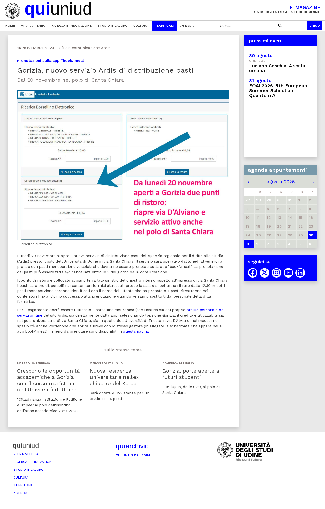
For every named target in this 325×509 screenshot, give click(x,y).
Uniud (314, 25)
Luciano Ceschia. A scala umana (277, 68)
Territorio (164, 25)
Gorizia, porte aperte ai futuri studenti (191, 374)
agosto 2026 (281, 182)
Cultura (140, 25)
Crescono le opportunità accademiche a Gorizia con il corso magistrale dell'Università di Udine (48, 380)
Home (10, 25)
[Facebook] (252, 273)
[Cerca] (280, 26)
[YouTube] (288, 273)
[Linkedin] (300, 273)
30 (311, 235)
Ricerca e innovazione (71, 25)
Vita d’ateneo (33, 25)
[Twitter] (264, 273)
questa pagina (136, 331)
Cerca (225, 25)
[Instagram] (276, 273)
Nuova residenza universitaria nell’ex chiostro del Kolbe (114, 377)
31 (247, 244)
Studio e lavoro (113, 25)
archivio (132, 446)
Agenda (187, 25)
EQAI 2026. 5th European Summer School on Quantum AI (278, 90)
